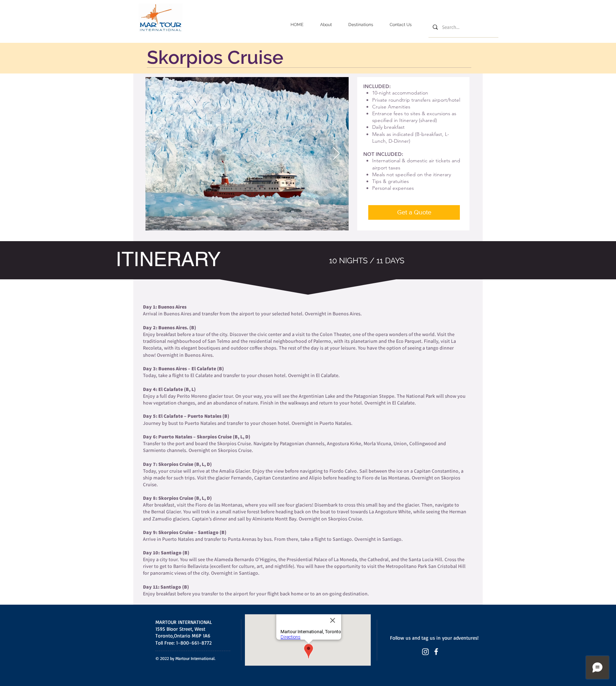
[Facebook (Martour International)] (436, 651)
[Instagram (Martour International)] (425, 651)
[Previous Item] (158, 154)
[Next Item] (336, 154)
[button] (360, 25)
